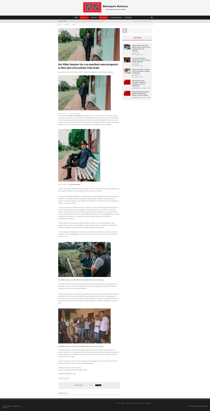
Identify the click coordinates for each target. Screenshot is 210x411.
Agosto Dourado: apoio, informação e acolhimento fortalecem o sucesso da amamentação (91, 21)
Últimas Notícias (116, 18)
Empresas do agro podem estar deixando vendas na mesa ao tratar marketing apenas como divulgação (141, 47)
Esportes (93, 18)
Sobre (135, 21)
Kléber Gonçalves (64, 378)
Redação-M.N (136, 52)
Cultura (86, 72)
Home (76, 18)
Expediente (128, 18)
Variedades (103, 18)
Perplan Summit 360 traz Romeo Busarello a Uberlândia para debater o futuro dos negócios (140, 93)
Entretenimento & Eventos (95, 72)
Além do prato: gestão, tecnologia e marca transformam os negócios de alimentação (141, 71)
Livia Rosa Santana (64, 72)
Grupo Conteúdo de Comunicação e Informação (198, 406)
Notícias (84, 18)
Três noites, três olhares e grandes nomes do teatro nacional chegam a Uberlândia (141, 60)
